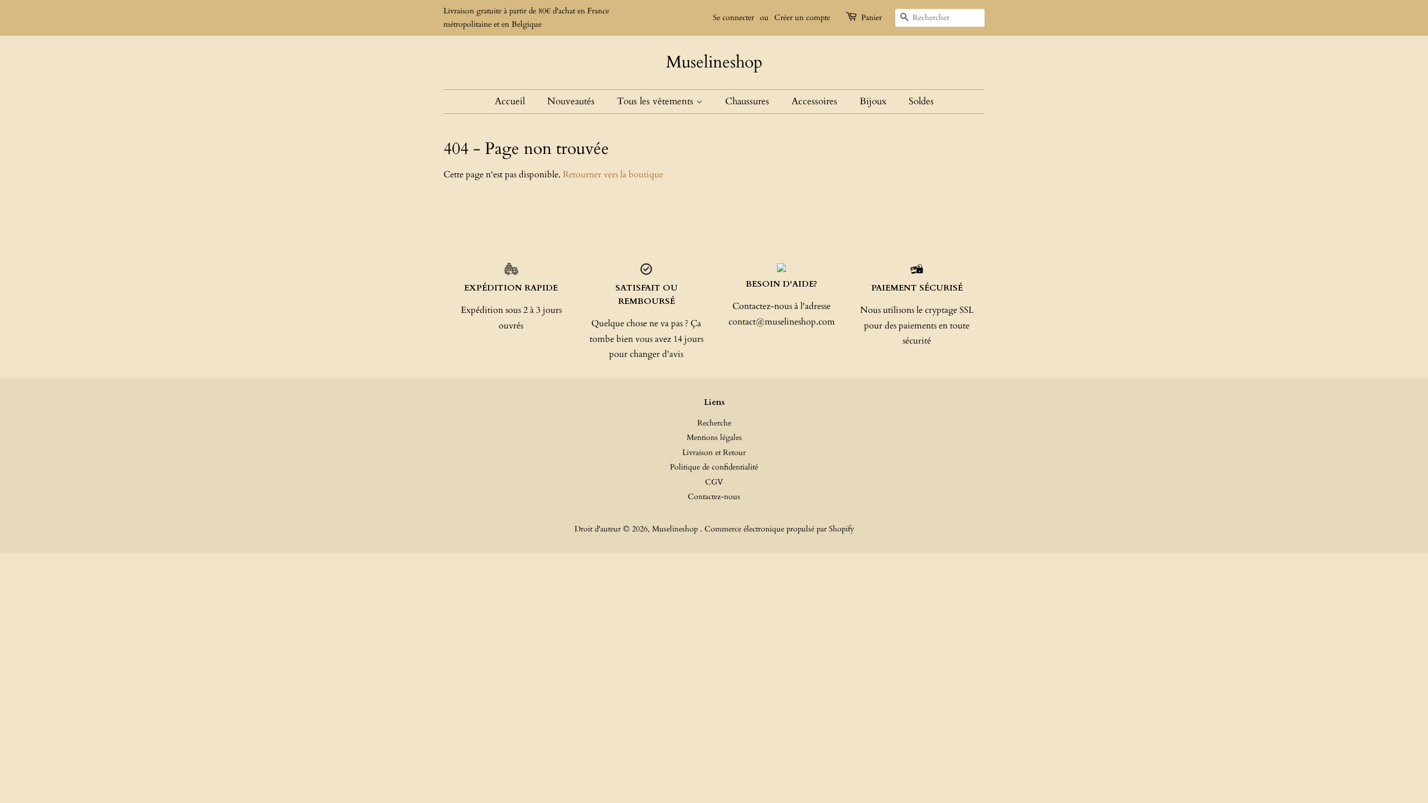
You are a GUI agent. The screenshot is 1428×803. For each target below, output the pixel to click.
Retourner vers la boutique (613, 174)
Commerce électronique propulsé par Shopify (779, 529)
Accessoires (814, 101)
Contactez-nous (714, 497)
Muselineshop (714, 62)
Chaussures (747, 101)
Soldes (921, 101)
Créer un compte (802, 17)
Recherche (714, 423)
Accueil (510, 101)
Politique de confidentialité (714, 467)
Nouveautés (571, 101)
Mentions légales (714, 438)
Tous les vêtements (656, 101)
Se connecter (733, 17)
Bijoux (873, 101)
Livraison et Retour (714, 453)
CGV (714, 482)
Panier (871, 17)
